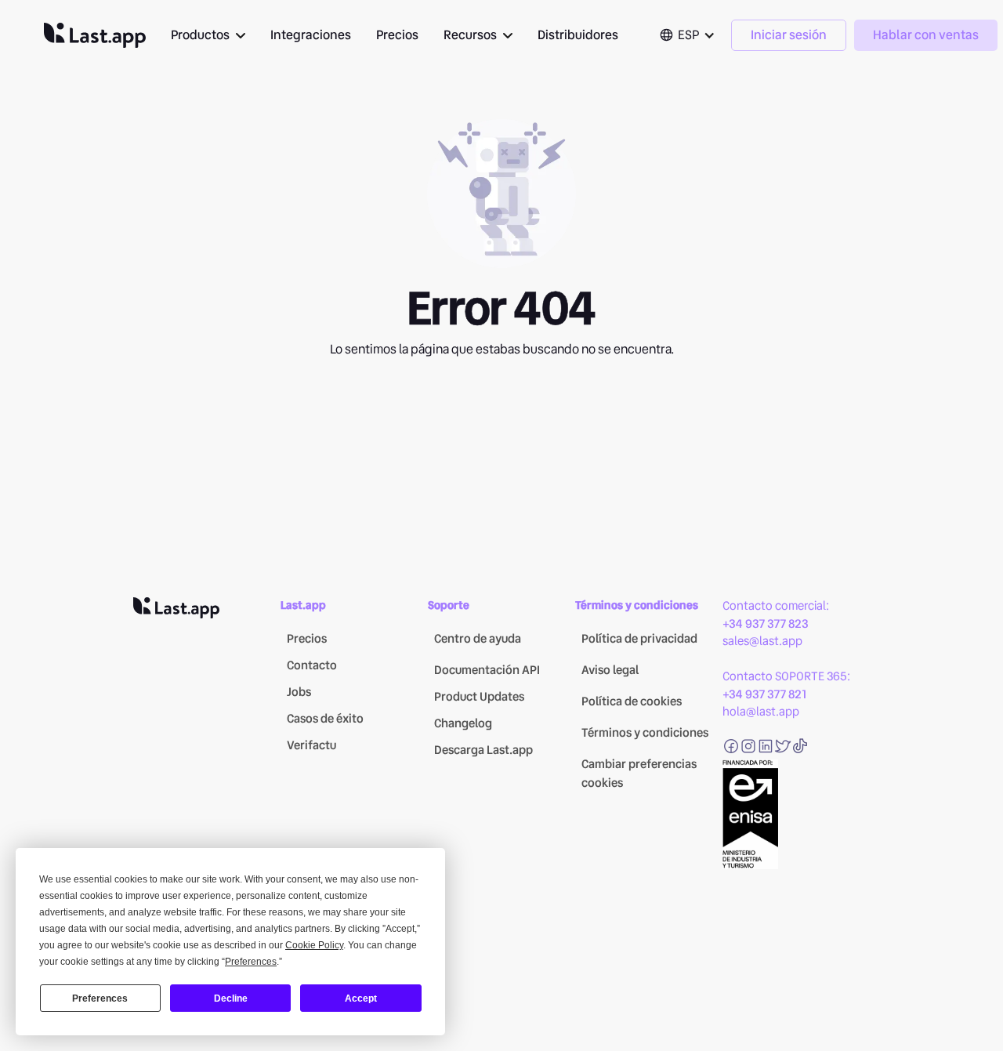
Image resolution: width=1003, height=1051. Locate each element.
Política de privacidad (639, 638)
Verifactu (311, 745)
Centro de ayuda (477, 638)
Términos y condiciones (644, 732)
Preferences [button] (251, 961)
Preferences (100, 998)
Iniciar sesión (789, 35)
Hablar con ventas (926, 35)
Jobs (299, 692)
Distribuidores (578, 35)
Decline (231, 998)
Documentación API (487, 670)
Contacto (312, 665)
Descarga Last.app (483, 750)
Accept (361, 998)
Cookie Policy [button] (314, 945)
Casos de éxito (325, 718)
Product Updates (479, 696)
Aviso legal (610, 670)
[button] (208, 35)
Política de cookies (631, 701)
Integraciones (310, 35)
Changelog (463, 723)
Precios (397, 35)
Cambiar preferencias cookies (639, 774)
